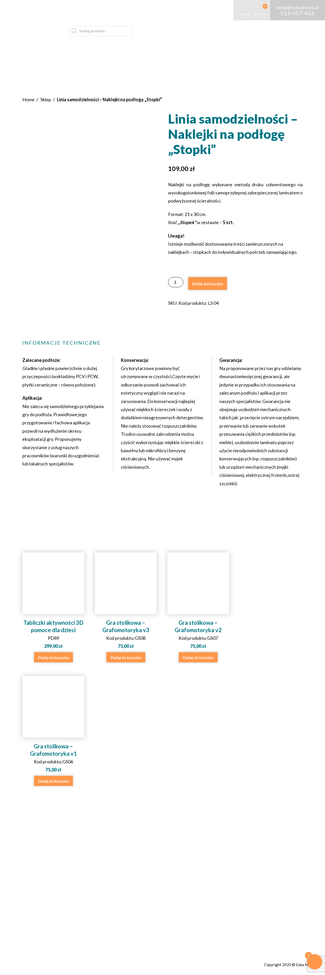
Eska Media (305, 964)
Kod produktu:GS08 (125, 634)
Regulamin (220, 867)
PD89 (53, 634)
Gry (72, 10)
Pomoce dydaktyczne (110, 10)
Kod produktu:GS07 (198, 634)
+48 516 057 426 (151, 867)
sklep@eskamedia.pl (155, 874)
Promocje (55, 30)
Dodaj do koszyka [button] (53, 657)
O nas (51, 10)
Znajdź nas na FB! (147, 887)
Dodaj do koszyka (207, 283)
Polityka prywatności (232, 874)
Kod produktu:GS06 (53, 757)
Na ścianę (198, 10)
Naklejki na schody (162, 10)
